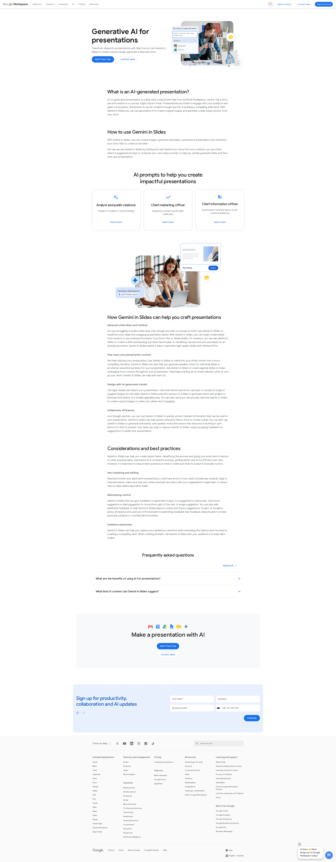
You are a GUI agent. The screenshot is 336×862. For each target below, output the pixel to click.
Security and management (136, 757)
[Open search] (270, 4)
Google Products (151, 850)
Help (165, 850)
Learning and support (227, 757)
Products (50, 4)
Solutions (37, 4)
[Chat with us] (329, 855)
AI (73, 4)
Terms (121, 850)
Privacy (111, 850)
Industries (63, 4)
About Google (134, 850)
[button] (329, 855)
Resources (94, 4)
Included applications (103, 757)
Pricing (82, 4)
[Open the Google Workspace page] (15, 4)
